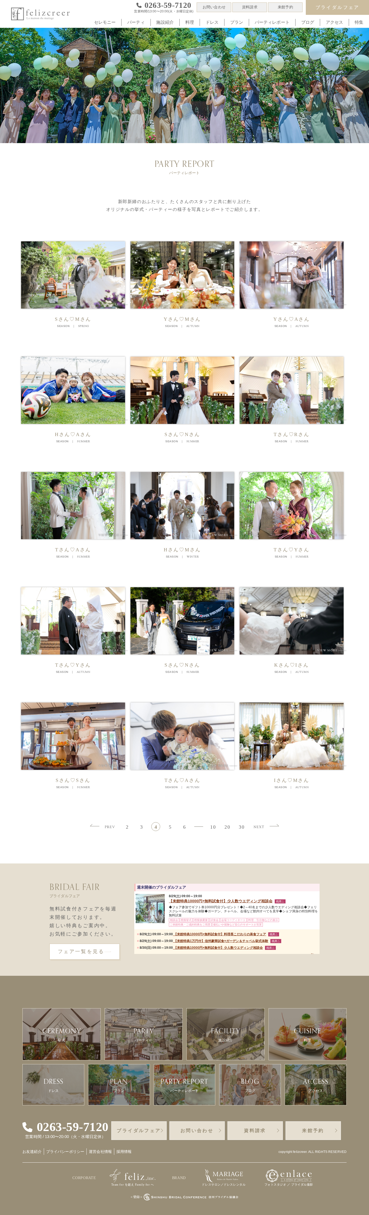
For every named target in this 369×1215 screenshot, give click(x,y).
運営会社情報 (100, 1151)
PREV (110, 827)
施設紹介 (165, 22)
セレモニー (105, 22)
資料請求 (249, 7)
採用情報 (124, 1151)
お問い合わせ (214, 7)
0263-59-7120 (73, 1127)
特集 (359, 22)
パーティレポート (272, 22)
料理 (189, 22)
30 (241, 827)
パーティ (136, 22)
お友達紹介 (32, 1151)
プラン (236, 22)
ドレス (212, 22)
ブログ (307, 22)
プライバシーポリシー (65, 1151)
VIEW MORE (113, 304)
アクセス (334, 22)
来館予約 (285, 7)
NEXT (259, 827)
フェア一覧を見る (81, 951)
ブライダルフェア (338, 7)
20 (227, 827)
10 (213, 827)
